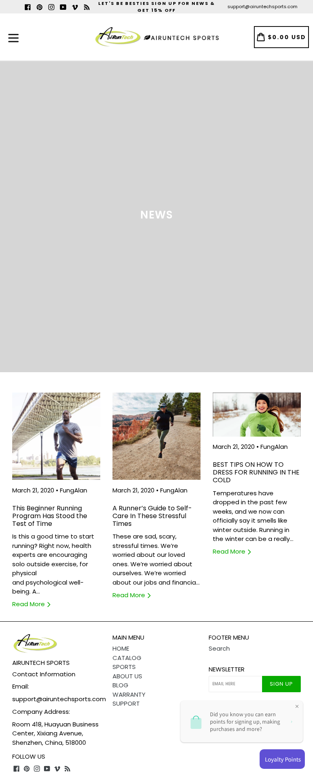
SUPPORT (126, 703)
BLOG (120, 685)
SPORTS (124, 666)
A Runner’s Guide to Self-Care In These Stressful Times (152, 515)
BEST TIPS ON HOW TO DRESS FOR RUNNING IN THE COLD (256, 472)
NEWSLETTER (227, 669)
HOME (120, 648)
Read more (29, 604)
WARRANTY (128, 694)
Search (219, 648)
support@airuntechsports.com (262, 6)
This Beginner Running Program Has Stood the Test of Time (49, 515)
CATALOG (126, 657)
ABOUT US (127, 676)
